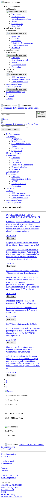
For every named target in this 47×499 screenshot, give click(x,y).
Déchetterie (16, 41)
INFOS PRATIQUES (10, 487)
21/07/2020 (11, 340)
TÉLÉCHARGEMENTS (11, 485)
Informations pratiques (10, 130)
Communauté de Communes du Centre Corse (20, 108)
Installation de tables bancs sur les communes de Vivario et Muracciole (21, 302)
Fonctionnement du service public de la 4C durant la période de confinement (22, 271)
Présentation (16, 14)
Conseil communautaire (21, 19)
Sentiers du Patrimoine (20, 79)
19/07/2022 (11, 263)
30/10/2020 (11, 293)
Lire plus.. (11, 238)
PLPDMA (15, 48)
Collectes (15, 38)
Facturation (16, 67)
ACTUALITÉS (7, 490)
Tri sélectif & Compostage (22, 43)
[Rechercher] (41, 114)
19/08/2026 (11, 235)
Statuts (14, 21)
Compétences (17, 23)
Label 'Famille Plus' (19, 82)
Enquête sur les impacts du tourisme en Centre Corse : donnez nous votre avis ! (22, 244)
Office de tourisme (19, 77)
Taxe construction (18, 65)
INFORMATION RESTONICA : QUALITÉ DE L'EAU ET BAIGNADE (23, 216)
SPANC (14, 62)
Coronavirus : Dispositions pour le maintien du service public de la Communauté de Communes (20, 349)
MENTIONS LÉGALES (11, 497)
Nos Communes (18, 16)
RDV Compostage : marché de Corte (21, 324)
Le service (15, 36)
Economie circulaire (19, 45)
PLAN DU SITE (8, 494)
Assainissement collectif (21, 60)
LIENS (4, 492)
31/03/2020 (11, 372)
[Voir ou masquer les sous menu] (16, 11)
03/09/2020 (11, 317)
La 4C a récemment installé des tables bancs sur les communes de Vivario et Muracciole (21, 309)
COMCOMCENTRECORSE (31, 444)
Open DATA (16, 26)
